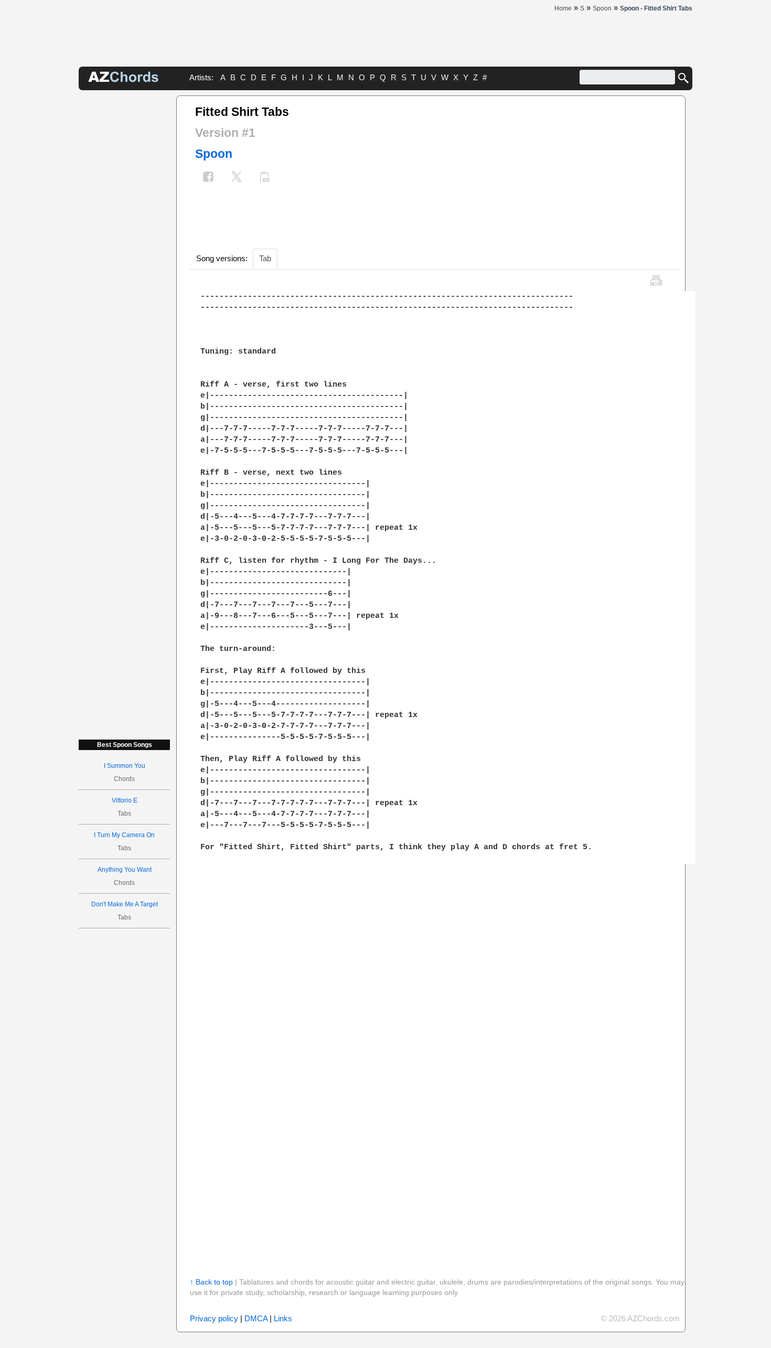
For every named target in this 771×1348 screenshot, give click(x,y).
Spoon (213, 154)
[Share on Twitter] (236, 178)
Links (283, 1318)
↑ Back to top (211, 1282)
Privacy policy (214, 1318)
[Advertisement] (124, 252)
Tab (265, 258)
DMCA (255, 1318)
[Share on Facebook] (208, 178)
